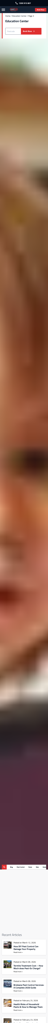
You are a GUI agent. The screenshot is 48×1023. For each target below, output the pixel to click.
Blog (11, 867)
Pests (30, 867)
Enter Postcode (10, 26)
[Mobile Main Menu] (4, 10)
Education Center (19, 16)
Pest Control (20, 867)
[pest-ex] (14, 10)
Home (7, 16)
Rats (37, 867)
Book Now (40, 9)
